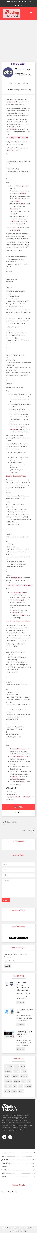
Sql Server (8, 1071)
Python (21, 1091)
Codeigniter (24, 1076)
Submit (5, 900)
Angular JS (15, 1076)
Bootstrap (8, 1086)
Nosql (23, 1066)
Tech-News (28, 1086)
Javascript (16, 1071)
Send (7, 966)
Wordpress (8, 1081)
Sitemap (26, 1228)
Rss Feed (19, 1228)
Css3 (29, 1081)
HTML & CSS (6, 1163)
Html (23, 1081)
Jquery (24, 1071)
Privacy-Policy (11, 1228)
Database (5, 1166)
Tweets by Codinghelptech (10, 1192)
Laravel (14, 1091)
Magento (17, 1081)
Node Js (7, 1076)
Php (10, 83)
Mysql (17, 1066)
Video (3, 1173)
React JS (7, 1091)
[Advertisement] (18, 39)
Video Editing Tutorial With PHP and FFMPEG (24, 1034)
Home (4, 1153)
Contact (32, 1228)
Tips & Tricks (8, 1066)
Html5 (20, 1086)
